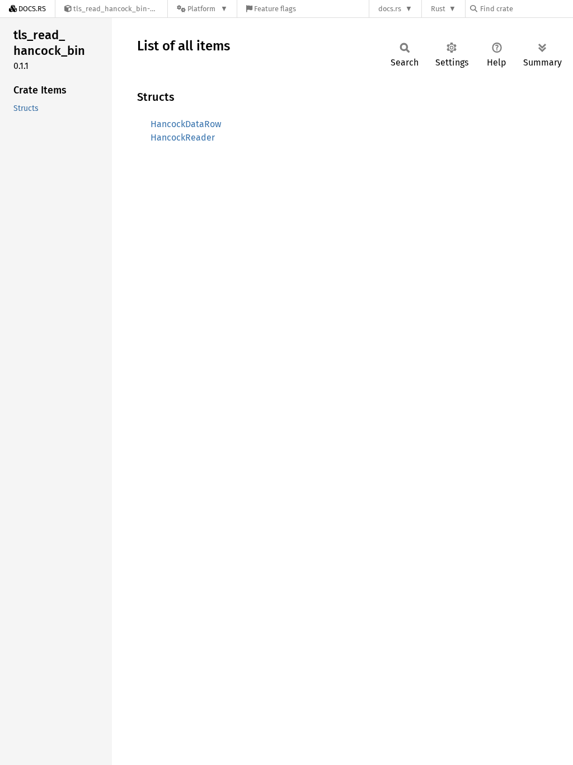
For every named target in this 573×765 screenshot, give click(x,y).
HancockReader (183, 137)
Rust (438, 8)
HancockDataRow (186, 124)
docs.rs (389, 8)
